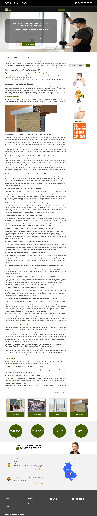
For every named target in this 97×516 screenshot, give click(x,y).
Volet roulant (8, 508)
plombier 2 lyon (21, 514)
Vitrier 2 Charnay (9, 378)
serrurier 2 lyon (14, 514)
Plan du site (30, 498)
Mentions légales (31, 501)
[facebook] (51, 499)
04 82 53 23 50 (85, 3)
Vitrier (7, 498)
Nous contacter (31, 503)
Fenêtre (7, 506)
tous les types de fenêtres (57, 75)
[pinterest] (57, 499)
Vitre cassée (8, 501)
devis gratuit (14, 363)
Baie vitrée (8, 503)
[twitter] (54, 499)
